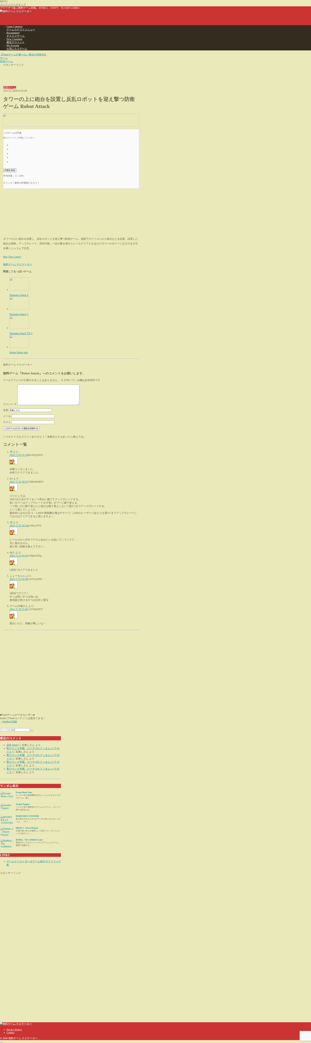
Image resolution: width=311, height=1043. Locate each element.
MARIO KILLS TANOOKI (27, 816)
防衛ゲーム (9, 87)
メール (7, 416)
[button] (32, 730)
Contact (10, 1032)
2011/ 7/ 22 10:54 (19, 525)
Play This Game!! (12, 256)
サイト (7, 422)
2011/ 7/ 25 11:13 (18, 455)
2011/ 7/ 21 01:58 (19, 579)
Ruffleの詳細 (10, 721)
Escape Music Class (24, 792)
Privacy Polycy (14, 1029)
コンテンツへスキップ (13, 4)
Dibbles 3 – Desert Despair (27, 828)
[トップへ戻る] (1, 1042)
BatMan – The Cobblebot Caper (29, 840)
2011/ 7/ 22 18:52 (19, 481)
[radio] (74, 145)
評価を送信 (10, 170)
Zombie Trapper (22, 804)
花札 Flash (12, 745)
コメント (10, 404)
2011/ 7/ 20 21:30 (19, 609)
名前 (5, 410)
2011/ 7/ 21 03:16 (19, 555)
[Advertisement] (71, 74)
